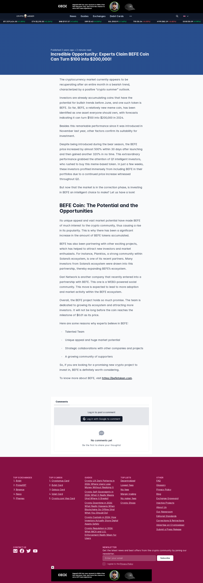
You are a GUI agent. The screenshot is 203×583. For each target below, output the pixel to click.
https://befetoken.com (117, 378)
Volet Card (57, 494)
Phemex (20, 498)
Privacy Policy (163, 489)
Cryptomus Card (60, 480)
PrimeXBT (21, 485)
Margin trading (128, 494)
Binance (20, 489)
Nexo (19, 494)
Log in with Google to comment (103, 419)
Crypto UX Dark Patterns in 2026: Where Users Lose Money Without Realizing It (99, 484)
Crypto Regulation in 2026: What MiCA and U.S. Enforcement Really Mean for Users (100, 533)
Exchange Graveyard (167, 498)
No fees (125, 489)
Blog (158, 494)
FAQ (158, 480)
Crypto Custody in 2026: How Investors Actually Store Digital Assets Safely (101, 520)
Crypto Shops (128, 502)
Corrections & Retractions (170, 520)
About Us (161, 507)
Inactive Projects (165, 502)
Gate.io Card (58, 489)
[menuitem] (73, 16)
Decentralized (128, 480)
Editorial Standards (166, 516)
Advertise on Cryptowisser (170, 525)
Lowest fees (127, 485)
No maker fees (128, 498)
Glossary (161, 485)
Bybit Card (57, 485)
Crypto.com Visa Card (63, 498)
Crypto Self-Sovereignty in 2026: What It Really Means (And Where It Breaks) (99, 495)
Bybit (18, 480)
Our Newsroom (164, 511)
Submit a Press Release (168, 529)
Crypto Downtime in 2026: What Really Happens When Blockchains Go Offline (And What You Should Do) (100, 507)
